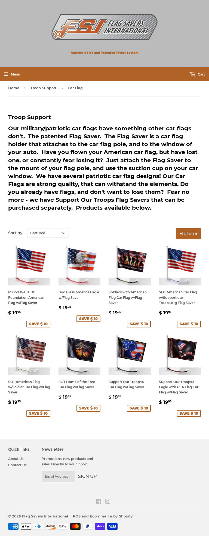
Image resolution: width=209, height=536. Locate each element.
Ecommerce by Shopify (111, 516)
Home (13, 88)
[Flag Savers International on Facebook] (99, 502)
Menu (15, 74)
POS (77, 516)
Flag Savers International (45, 516)
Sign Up (87, 476)
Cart (201, 74)
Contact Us (17, 465)
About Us (15, 459)
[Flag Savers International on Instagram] (107, 502)
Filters (188, 233)
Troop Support (43, 88)
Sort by (15, 232)
